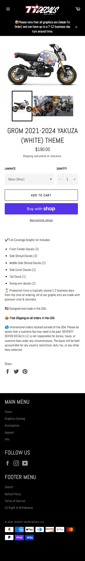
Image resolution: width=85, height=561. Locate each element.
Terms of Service (15, 501)
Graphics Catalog (15, 418)
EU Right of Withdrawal (19, 508)
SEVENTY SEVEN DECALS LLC (29, 522)
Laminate (10, 168)
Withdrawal (42, 550)
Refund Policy (13, 494)
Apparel (9, 432)
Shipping (28, 156)
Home (8, 412)
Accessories (12, 425)
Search (9, 487)
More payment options (41, 220)
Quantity (62, 168)
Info (7, 439)
